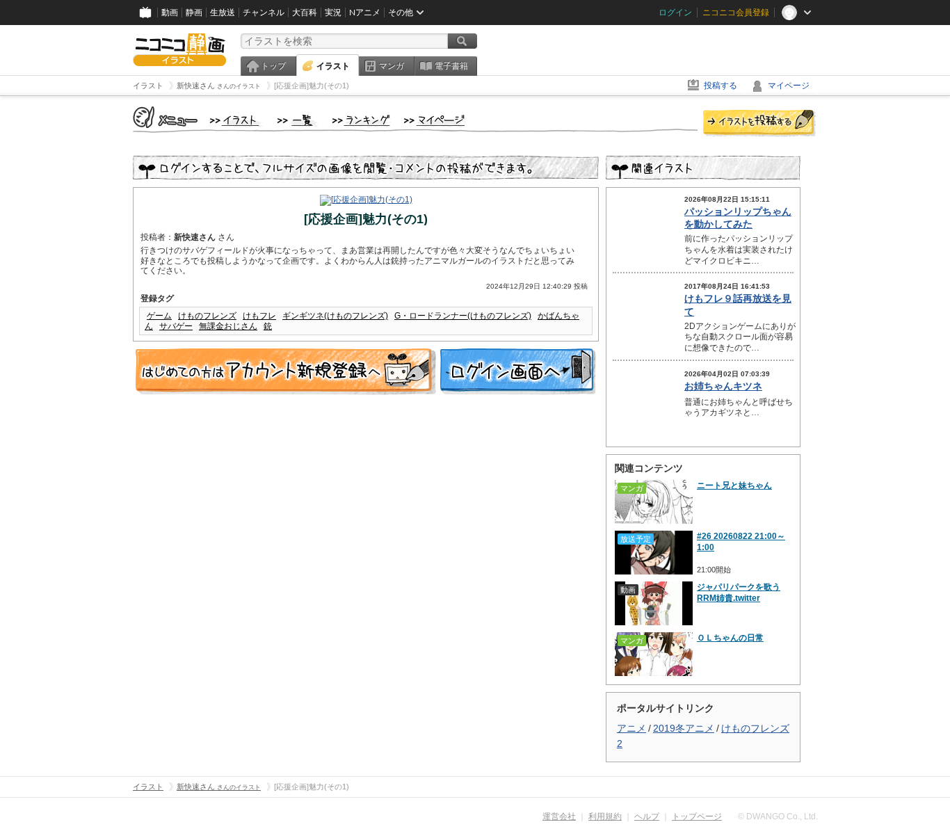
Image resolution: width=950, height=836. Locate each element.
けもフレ (259, 316)
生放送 (222, 12)
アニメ (631, 728)
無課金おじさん (228, 326)
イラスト (333, 66)
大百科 (304, 12)
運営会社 (559, 816)
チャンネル (263, 12)
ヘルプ (646, 816)
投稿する (720, 85)
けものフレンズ (207, 316)
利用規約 (605, 816)
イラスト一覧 (298, 121)
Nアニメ (364, 12)
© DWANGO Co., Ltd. (778, 816)
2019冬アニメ (683, 728)
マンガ (391, 66)
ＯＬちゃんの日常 (730, 638)
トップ (273, 66)
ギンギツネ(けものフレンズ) (335, 316)
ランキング (361, 121)
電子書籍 (451, 66)
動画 (169, 12)
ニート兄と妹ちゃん (734, 485)
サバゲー (176, 326)
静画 (194, 12)
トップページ (697, 816)
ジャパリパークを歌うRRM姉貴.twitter (738, 592)
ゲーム (159, 316)
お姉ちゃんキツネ (723, 386)
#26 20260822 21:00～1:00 (741, 541)
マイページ (789, 85)
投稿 (759, 124)
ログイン (675, 12)
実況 (333, 12)
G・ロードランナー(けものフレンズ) (462, 316)
